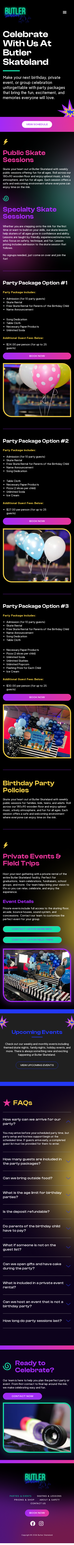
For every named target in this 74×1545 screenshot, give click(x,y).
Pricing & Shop (24, 1499)
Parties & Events (21, 1496)
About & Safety (50, 1499)
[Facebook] (32, 1523)
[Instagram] (41, 1523)
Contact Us (38, 1503)
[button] (65, 12)
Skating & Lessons (49, 1496)
